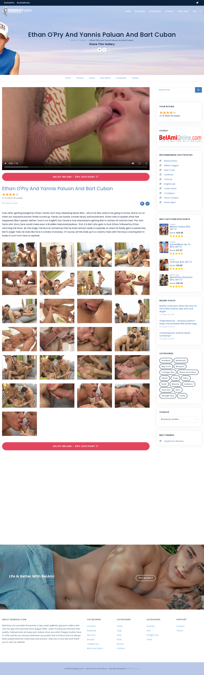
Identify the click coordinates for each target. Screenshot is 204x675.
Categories (155, 11)
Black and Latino (188, 372)
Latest (92, 78)
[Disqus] (76, 491)
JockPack (168, 174)
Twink (182, 395)
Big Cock (166, 366)
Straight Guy (168, 395)
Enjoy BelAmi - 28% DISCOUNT (74, 176)
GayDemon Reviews (174, 441)
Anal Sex (166, 390)
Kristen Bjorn (170, 202)
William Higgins (171, 165)
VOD (194, 11)
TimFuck (168, 179)
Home (128, 11)
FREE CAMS (183, 11)
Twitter (179, 630)
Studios (169, 11)
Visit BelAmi (144, 578)
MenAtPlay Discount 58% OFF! (181, 278)
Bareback (181, 360)
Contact (180, 626)
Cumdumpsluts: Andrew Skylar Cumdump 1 (174, 334)
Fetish (165, 378)
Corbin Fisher (170, 188)
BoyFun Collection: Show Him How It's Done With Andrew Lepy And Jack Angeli (178, 308)
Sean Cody (169, 170)
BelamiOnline (170, 161)
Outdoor (188, 384)
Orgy (175, 378)
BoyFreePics (9, 3)
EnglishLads (169, 184)
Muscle (175, 384)
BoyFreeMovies (23, 3)
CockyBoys (169, 193)
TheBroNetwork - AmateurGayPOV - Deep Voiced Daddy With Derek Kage (178, 322)
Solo (178, 390)
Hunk (164, 384)
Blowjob (180, 366)
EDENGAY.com (133, 668)
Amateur (166, 360)
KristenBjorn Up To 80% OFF (180, 245)
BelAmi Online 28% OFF (180, 228)
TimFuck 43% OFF (180, 262)
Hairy (185, 378)
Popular (83, 40)
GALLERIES (140, 11)
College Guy (168, 372)
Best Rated (105, 78)
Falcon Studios (171, 197)
